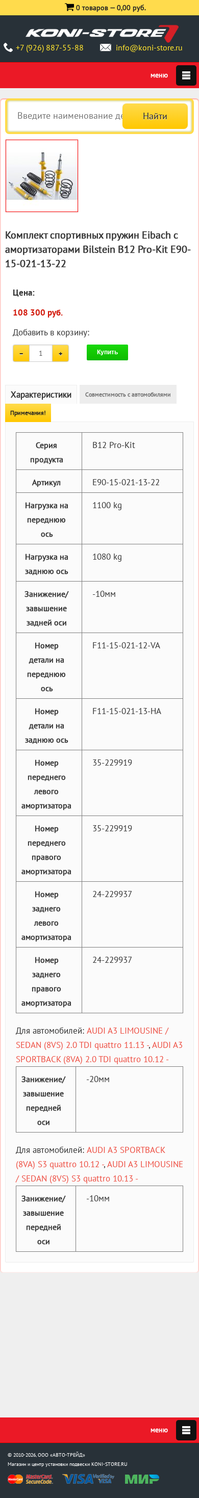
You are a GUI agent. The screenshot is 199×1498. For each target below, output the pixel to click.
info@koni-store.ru (149, 47)
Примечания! (28, 412)
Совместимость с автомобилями (128, 394)
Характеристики (41, 394)
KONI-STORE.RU (109, 1464)
